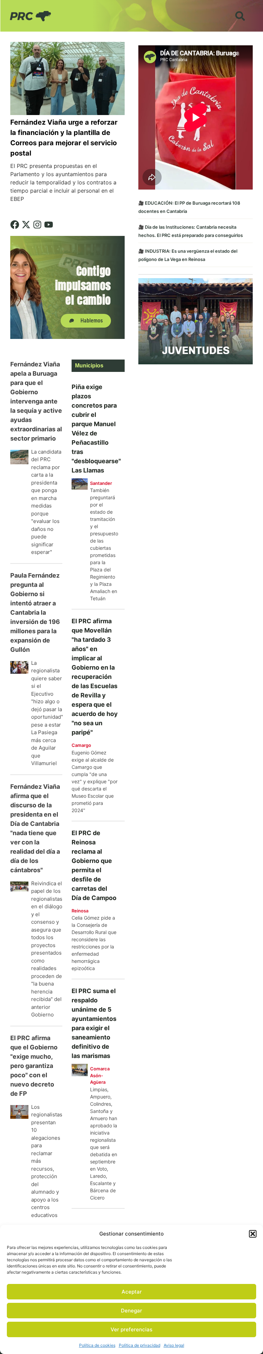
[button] (252, 1233)
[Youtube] (48, 224)
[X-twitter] (26, 224)
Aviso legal (174, 1345)
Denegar (131, 1310)
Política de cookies (97, 1345)
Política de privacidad (139, 1345)
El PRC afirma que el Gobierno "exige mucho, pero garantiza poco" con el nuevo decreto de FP (34, 1065)
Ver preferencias (131, 1329)
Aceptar (132, 1291)
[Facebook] (14, 224)
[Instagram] (37, 224)
